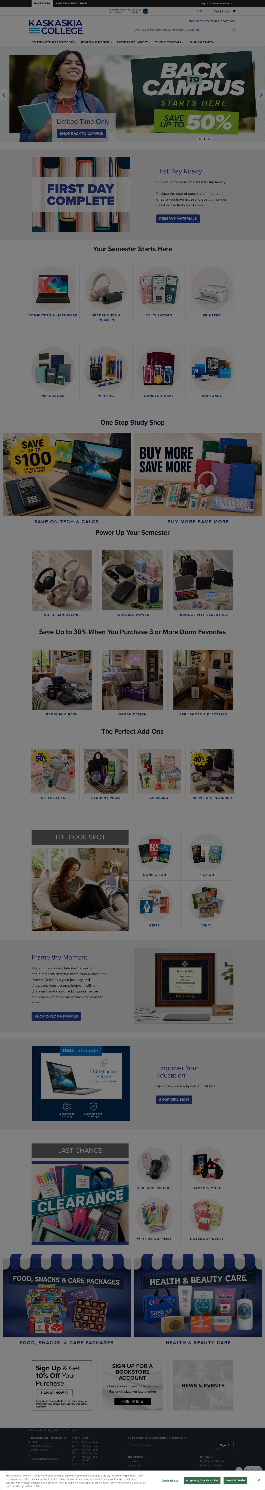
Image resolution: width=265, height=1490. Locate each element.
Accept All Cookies (235, 1480)
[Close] (259, 1480)
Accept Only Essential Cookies (202, 1480)
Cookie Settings (170, 1480)
